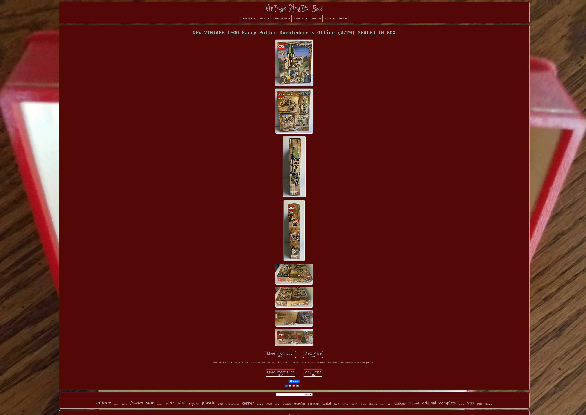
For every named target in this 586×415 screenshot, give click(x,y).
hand (336, 404)
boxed (287, 403)
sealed (327, 403)
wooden (299, 403)
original (429, 402)
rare (182, 402)
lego (470, 403)
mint (390, 404)
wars (170, 402)
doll (220, 403)
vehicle (345, 404)
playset (363, 404)
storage (373, 403)
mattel (116, 405)
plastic (208, 402)
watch (382, 405)
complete (447, 403)
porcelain (314, 403)
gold (479, 403)
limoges (489, 404)
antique (400, 403)
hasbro (124, 404)
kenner (248, 403)
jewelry (136, 403)
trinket (414, 403)
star (150, 402)
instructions (232, 403)
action (260, 404)
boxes (461, 404)
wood (269, 403)
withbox (159, 405)
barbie (354, 404)
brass (277, 404)
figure (194, 404)
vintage (103, 402)
